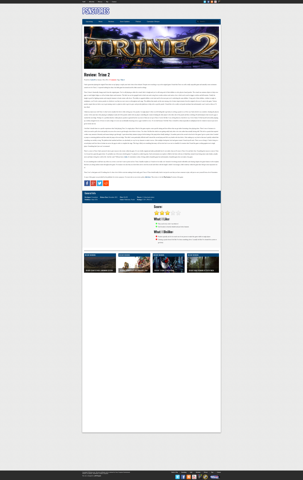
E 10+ (144, 199)
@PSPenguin (97, 475)
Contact (114, 1)
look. (126, 157)
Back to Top (175, 472)
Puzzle (133, 199)
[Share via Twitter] (99, 185)
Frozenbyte (94, 197)
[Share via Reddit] (106, 185)
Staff (83, 1)
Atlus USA (94, 199)
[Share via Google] (93, 185)
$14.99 (126, 197)
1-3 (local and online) (148, 197)
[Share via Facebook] (87, 185)
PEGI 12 (149, 199)
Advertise (91, 1)
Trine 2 (122, 80)
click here (148, 177)
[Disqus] (151, 302)
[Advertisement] (178, 11)
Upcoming (183, 472)
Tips (107, 1)
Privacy (100, 1)
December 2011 (113, 197)
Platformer (127, 199)
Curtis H (92, 80)
